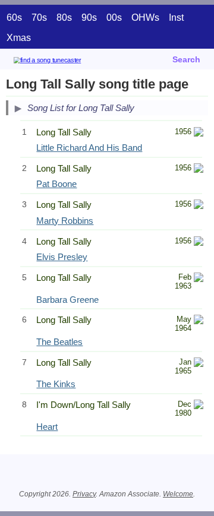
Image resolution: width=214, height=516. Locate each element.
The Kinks (55, 384)
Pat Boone (56, 184)
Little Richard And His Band (89, 148)
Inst (176, 17)
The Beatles (59, 342)
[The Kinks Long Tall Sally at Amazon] (198, 364)
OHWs (145, 17)
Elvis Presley (61, 257)
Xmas (19, 38)
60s (14, 17)
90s (89, 17)
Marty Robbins (64, 221)
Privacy (84, 494)
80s (64, 17)
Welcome (178, 494)
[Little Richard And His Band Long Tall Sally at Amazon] (198, 133)
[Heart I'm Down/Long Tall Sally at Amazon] (198, 406)
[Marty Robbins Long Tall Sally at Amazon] (198, 206)
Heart (47, 427)
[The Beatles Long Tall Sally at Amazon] (198, 321)
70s (39, 17)
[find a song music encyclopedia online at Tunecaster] (65, 62)
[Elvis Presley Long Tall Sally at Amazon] (198, 243)
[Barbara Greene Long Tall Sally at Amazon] (198, 279)
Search (186, 59)
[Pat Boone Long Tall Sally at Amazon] (198, 169)
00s (114, 17)
